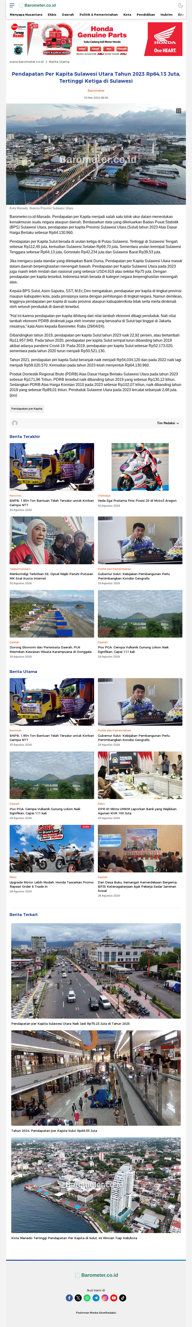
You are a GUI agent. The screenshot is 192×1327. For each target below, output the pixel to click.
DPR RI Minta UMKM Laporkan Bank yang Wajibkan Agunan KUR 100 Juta (137, 811)
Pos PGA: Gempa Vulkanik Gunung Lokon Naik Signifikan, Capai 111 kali (133, 649)
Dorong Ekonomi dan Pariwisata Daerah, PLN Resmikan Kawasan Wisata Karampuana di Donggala (51, 649)
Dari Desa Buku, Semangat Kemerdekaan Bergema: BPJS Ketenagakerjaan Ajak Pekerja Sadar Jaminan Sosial (137, 886)
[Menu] (10, 5)
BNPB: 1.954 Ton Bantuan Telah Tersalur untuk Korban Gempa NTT (52, 503)
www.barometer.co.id (27, 62)
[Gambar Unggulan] (96, 204)
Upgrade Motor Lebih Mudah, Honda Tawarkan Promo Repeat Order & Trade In (52, 884)
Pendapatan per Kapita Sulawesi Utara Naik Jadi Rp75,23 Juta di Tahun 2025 (70, 1023)
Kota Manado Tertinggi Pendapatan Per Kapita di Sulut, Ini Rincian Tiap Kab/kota (74, 1238)
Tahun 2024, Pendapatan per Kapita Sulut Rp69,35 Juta (54, 1131)
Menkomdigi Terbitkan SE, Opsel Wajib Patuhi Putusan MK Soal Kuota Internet (51, 576)
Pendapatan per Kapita (26, 408)
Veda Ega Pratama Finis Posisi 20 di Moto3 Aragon (137, 500)
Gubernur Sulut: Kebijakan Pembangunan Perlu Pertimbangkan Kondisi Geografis (134, 576)
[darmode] (181, 5)
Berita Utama (59, 62)
